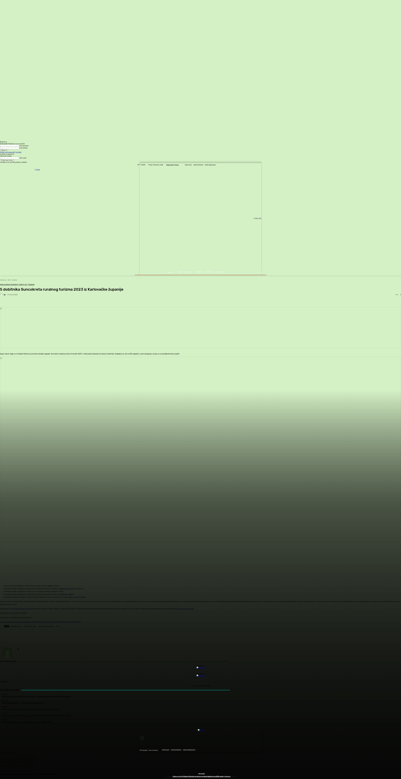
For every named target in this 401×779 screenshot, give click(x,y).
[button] (261, 272)
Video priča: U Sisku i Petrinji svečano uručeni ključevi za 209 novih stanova (201, 776)
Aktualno (201, 773)
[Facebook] (142, 738)
